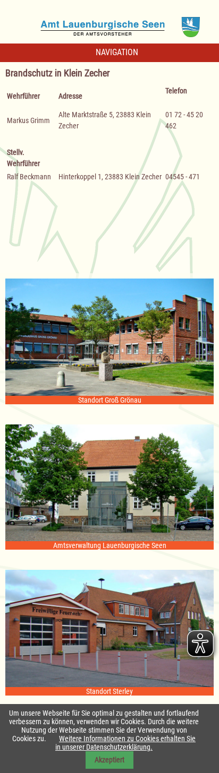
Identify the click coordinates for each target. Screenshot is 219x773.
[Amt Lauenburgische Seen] (109, 23)
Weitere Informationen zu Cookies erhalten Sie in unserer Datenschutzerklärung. (125, 742)
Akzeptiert (109, 759)
